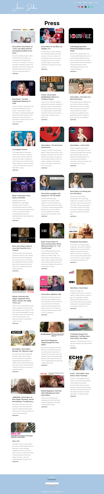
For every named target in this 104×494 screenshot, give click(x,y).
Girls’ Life (15, 441)
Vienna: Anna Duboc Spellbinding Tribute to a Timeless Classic (50, 97)
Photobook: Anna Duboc (79, 242)
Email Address (52, 479)
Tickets (85, 2)
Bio (75, 2)
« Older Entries (15, 467)
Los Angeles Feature (19, 149)
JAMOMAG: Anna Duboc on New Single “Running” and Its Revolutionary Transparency (23, 399)
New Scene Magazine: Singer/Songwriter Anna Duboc (50, 342)
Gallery (91, 2)
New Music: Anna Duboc (79, 288)
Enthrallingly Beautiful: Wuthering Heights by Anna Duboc (80, 49)
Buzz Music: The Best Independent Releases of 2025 (21, 101)
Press (95, 2)
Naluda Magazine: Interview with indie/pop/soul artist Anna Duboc (51, 393)
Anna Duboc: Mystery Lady (51, 294)
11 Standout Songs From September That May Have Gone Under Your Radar (80, 336)
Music (79, 2)
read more (15, 73)
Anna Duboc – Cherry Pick (79, 145)
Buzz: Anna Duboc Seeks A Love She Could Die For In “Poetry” (22, 248)
